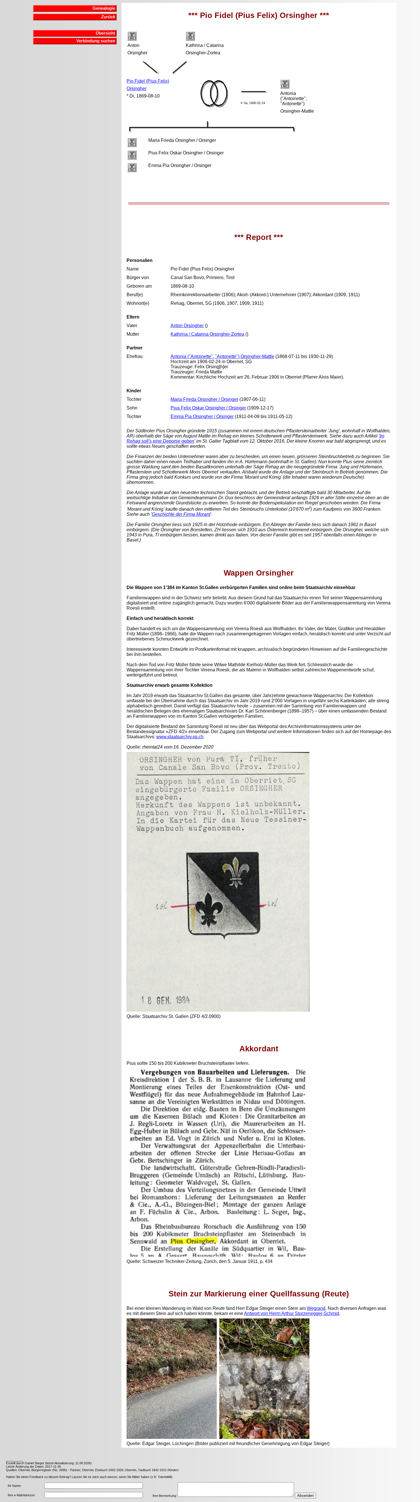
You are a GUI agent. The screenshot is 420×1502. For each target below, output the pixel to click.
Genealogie (104, 8)
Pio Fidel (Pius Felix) (148, 81)
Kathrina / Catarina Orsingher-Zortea (207, 334)
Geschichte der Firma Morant (181, 514)
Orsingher (137, 88)
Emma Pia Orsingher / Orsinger (202, 416)
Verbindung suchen (95, 41)
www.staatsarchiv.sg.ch (179, 736)
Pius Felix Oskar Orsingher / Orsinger (208, 407)
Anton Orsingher (187, 325)
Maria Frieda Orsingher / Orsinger (204, 399)
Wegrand (316, 1308)
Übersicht (105, 33)
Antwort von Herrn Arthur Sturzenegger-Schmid (291, 1313)
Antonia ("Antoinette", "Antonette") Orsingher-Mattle (222, 356)
